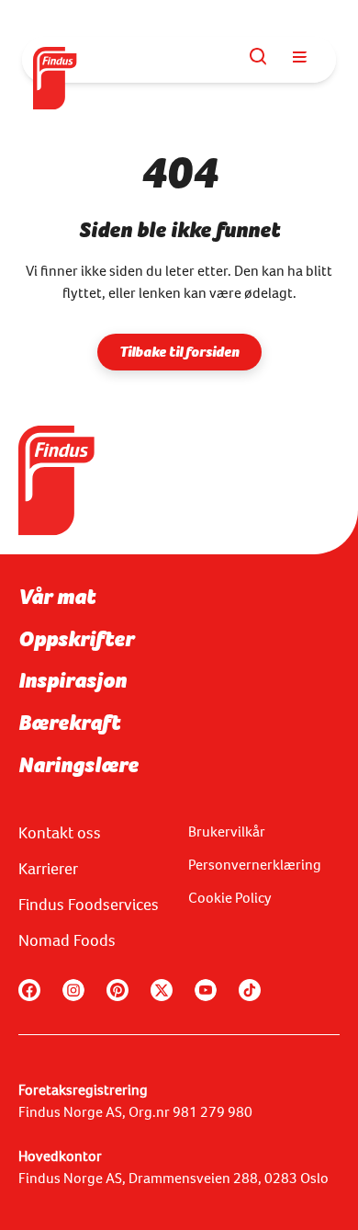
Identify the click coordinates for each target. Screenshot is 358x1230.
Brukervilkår (226, 831)
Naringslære (78, 765)
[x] (162, 990)
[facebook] (29, 990)
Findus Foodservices (88, 905)
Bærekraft (69, 722)
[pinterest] (117, 990)
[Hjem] (56, 60)
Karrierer (48, 869)
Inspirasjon (72, 680)
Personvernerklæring (254, 864)
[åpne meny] (299, 57)
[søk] (259, 57)
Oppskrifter (76, 639)
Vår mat (56, 596)
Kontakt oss (59, 833)
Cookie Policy (230, 897)
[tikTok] (250, 990)
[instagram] (73, 990)
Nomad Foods (67, 940)
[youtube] (206, 990)
